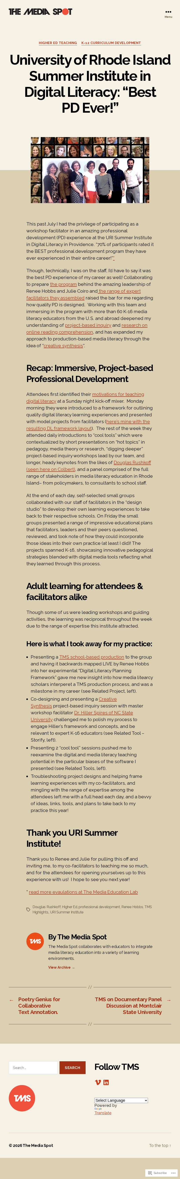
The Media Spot (38, 1145)
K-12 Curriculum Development (111, 43)
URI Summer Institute (67, 912)
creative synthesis (63, 345)
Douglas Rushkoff (46, 907)
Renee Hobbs (132, 907)
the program (63, 284)
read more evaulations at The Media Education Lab (83, 892)
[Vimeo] (97, 1082)
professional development (99, 907)
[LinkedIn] (106, 1082)
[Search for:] (32, 1068)
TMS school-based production (91, 657)
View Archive (61, 967)
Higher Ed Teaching (58, 43)
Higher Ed (69, 907)
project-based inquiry (88, 325)
